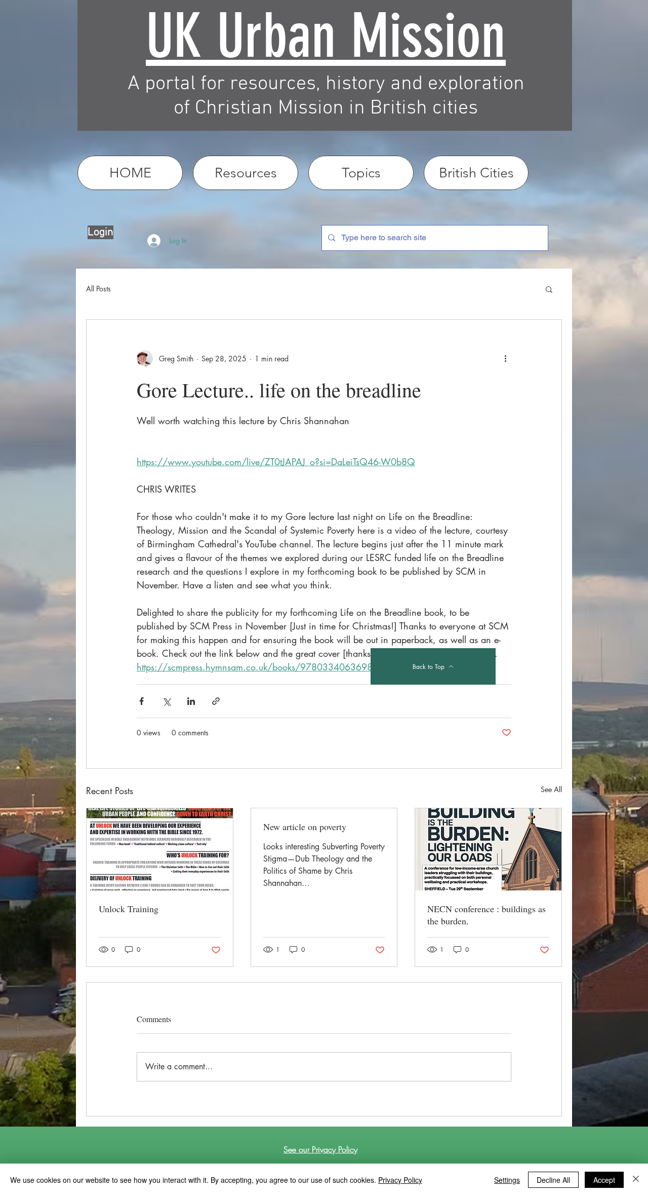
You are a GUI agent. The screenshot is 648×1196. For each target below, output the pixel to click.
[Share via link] (216, 701)
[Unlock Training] (160, 849)
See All (551, 789)
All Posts (98, 288)
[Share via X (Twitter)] (166, 701)
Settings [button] (507, 1180)
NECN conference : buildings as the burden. (486, 915)
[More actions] (505, 358)
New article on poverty (304, 826)
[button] (549, 289)
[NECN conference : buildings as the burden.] (488, 849)
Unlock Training (128, 909)
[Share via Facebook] (141, 701)
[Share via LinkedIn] (191, 701)
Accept (604, 1180)
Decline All (553, 1180)
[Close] (636, 1180)
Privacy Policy (400, 1180)
